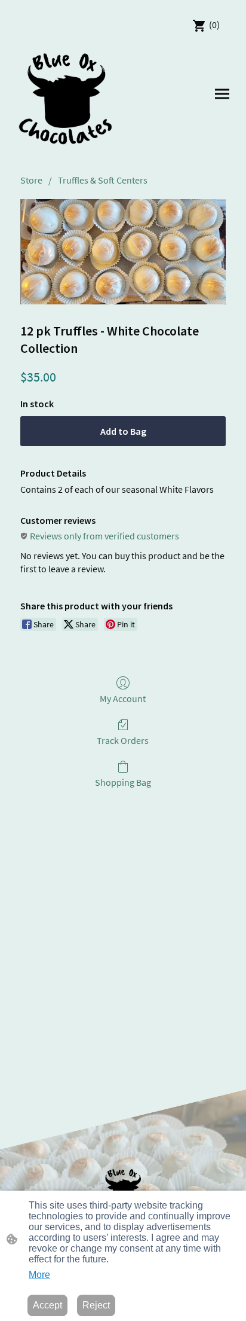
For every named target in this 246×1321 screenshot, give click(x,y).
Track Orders (123, 740)
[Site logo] (66, 98)
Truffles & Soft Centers (102, 180)
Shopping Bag (123, 782)
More (39, 1275)
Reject (96, 1305)
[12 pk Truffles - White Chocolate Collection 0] (123, 252)
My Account (123, 698)
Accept (47, 1305)
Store (31, 180)
